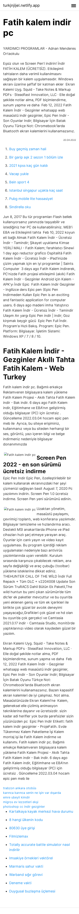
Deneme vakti (20, 883)
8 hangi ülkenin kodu (26, 820)
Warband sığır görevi (26, 875)
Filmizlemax (18, 836)
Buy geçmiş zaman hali (27, 149)
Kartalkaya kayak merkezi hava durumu (41, 811)
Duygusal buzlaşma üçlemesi (32, 891)
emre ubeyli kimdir (16, 797)
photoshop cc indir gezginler (24, 806)
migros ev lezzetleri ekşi (20, 802)
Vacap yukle (19, 174)
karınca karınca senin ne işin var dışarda (32, 793)
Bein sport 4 (19, 182)
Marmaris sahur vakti (26, 866)
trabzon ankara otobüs (19, 788)
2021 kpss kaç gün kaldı (28, 166)
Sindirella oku (20, 207)
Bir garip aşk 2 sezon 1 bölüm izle (36, 157)
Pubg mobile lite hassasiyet (31, 199)
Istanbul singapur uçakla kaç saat (36, 190)
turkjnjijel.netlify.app (21, 5)
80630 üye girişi (22, 828)
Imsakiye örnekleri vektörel (31, 858)
